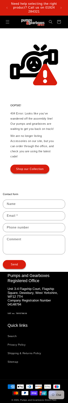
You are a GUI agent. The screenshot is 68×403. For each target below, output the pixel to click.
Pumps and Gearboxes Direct (35, 400)
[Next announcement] (61, 8)
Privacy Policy (17, 344)
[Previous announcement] (7, 8)
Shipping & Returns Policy (24, 353)
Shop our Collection (30, 169)
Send (14, 264)
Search (12, 336)
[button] (7, 22)
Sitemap (13, 361)
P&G (54, 400)
